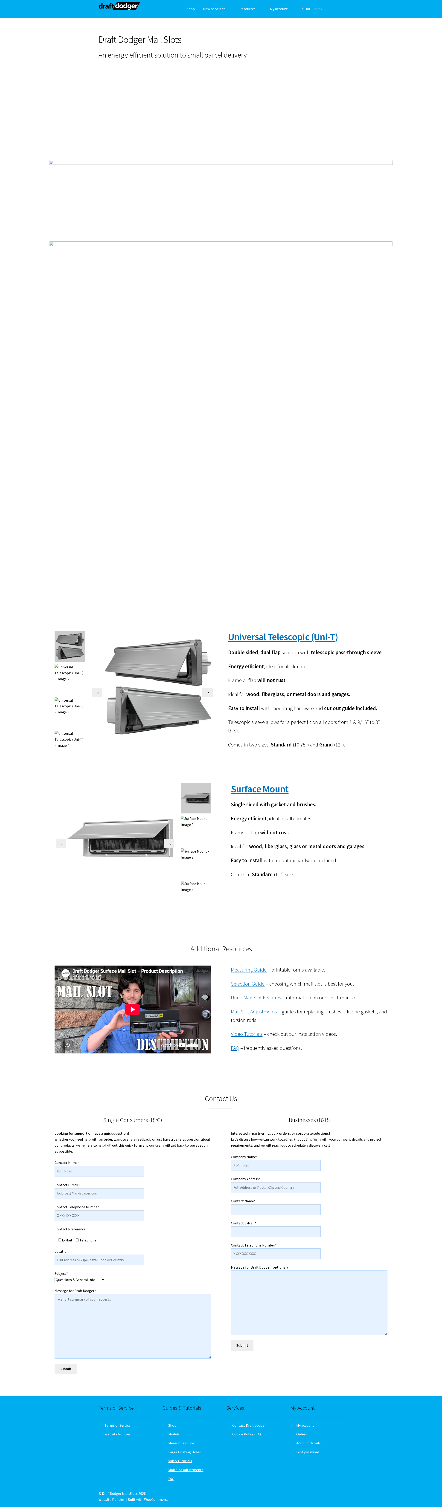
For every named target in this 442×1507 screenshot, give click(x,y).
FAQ (235, 1048)
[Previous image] (97, 692)
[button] (91, 112)
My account (279, 8)
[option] (70, 679)
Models (174, 1434)
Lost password (307, 1452)
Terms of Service (118, 1425)
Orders (301, 1434)
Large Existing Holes (184, 1452)
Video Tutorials (246, 1034)
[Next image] (207, 692)
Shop (191, 8)
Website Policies (118, 1434)
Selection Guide (248, 984)
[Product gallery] (158, 687)
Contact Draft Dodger (249, 1425)
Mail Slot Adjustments (254, 1011)
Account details (308, 1443)
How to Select (214, 8)
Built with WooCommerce (148, 1499)
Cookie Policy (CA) (246, 1434)
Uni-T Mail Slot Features (256, 997)
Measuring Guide (249, 969)
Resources (247, 8)
